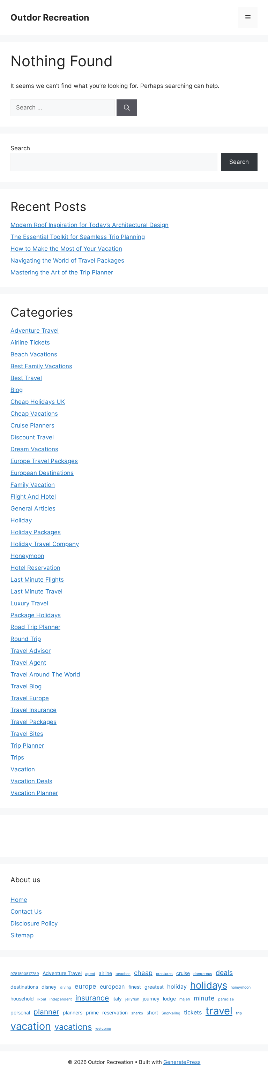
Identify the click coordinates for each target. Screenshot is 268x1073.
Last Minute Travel (36, 591)
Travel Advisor (30, 650)
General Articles (32, 508)
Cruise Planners (32, 425)
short (152, 1012)
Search (20, 148)
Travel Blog (26, 686)
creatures (164, 974)
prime (92, 1012)
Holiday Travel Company (44, 544)
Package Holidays (35, 615)
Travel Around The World (45, 674)
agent (90, 974)
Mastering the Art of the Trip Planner (61, 272)
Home (18, 899)
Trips (17, 757)
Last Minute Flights (37, 579)
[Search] (127, 107)
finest (134, 987)
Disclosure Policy (34, 923)
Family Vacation (32, 484)
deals (224, 972)
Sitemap (22, 935)
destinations (24, 987)
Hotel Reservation (35, 567)
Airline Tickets (30, 342)
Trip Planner (27, 745)
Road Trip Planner (35, 627)
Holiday (21, 520)
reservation (115, 1012)
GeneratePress (182, 1062)
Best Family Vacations (41, 366)
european (112, 986)
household (22, 999)
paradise (226, 999)
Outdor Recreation (49, 17)
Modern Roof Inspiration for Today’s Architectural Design (89, 224)
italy (117, 999)
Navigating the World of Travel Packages (67, 260)
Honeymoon (27, 555)
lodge (169, 999)
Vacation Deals (31, 781)
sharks (137, 1013)
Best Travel (26, 378)
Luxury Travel (29, 603)
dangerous (202, 974)
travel (219, 1011)
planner (46, 1011)
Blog (16, 389)
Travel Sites (26, 733)
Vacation (22, 769)
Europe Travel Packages (44, 461)
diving (65, 987)
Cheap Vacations (34, 413)
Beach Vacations (33, 354)
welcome (103, 1028)
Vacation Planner (34, 792)
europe (85, 986)
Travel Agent (28, 662)
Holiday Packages (35, 532)
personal (20, 1012)
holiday (177, 986)
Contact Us (26, 911)
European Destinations (42, 472)
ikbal (41, 999)
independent (61, 999)
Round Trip (25, 638)
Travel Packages (33, 721)
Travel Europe (29, 698)
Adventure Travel (34, 330)
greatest (154, 987)
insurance (92, 997)
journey (151, 999)
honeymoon (241, 987)
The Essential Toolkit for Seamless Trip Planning (77, 236)
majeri (184, 999)
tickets (193, 1012)
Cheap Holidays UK (37, 401)
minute (204, 998)
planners (72, 1012)
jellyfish (132, 999)
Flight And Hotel (33, 496)
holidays (208, 985)
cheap (143, 972)
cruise (183, 973)
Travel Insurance (33, 709)
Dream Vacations (34, 449)
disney (49, 987)
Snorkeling (171, 1013)
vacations (73, 1027)
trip (239, 1013)
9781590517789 (24, 974)
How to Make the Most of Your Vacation (66, 248)
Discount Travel (32, 437)
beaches (123, 974)
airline (105, 973)
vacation (30, 1026)
